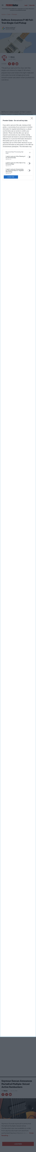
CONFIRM (10, 177)
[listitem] (18, 152)
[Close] (32, 119)
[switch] (28, 157)
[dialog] (18, 576)
